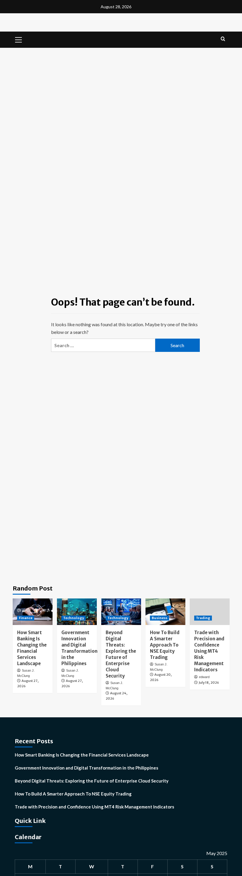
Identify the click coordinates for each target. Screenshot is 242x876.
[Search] (223, 39)
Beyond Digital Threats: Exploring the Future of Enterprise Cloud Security (92, 780)
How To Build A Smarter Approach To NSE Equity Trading (164, 645)
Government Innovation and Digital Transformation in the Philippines (86, 767)
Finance (25, 618)
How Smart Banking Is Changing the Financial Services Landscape (82, 754)
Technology (73, 618)
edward (204, 677)
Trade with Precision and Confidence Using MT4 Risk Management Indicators (209, 651)
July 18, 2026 (209, 682)
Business (159, 618)
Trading (203, 618)
